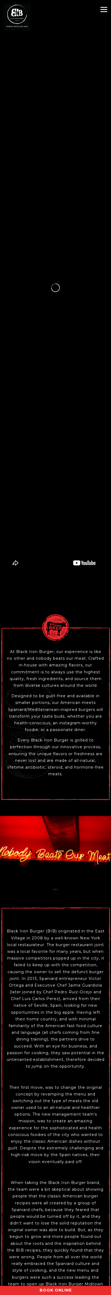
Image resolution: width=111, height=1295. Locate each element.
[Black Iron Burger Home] (17, 16)
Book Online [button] (56, 1290)
